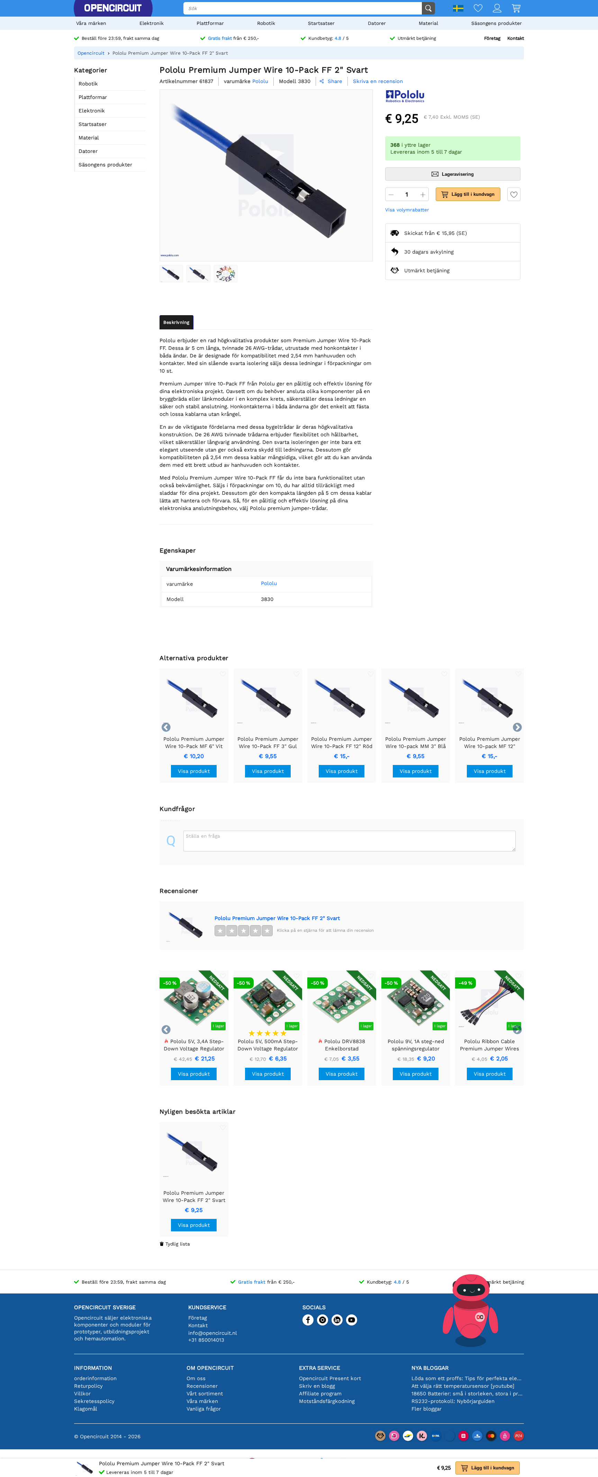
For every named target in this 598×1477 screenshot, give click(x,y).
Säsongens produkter (496, 23)
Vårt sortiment (205, 1394)
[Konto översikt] (491, 9)
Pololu (269, 583)
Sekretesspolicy (94, 1401)
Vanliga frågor (204, 1409)
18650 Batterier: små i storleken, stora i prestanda (467, 1394)
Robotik (266, 23)
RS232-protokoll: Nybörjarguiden (453, 1401)
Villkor (82, 1394)
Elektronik (151, 23)
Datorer (377, 23)
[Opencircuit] (112, 8)
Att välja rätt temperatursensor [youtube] (462, 1386)
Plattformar (210, 23)
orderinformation (95, 1378)
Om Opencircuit (210, 1368)
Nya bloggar (429, 1368)
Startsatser (321, 23)
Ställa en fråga (203, 836)
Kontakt (515, 38)
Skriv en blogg (317, 1386)
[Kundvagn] (510, 9)
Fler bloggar (426, 1409)
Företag (492, 38)
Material (428, 23)
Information (93, 1368)
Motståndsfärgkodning (327, 1401)
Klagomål (85, 1409)
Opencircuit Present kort (330, 1378)
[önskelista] (472, 9)
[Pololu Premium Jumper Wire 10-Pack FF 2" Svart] (171, 273)
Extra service (319, 1368)
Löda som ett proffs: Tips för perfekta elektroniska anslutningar (467, 1378)
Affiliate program (320, 1394)
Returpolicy (88, 1386)
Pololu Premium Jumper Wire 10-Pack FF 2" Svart (277, 918)
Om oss (196, 1378)
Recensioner (202, 1386)
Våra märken (91, 23)
